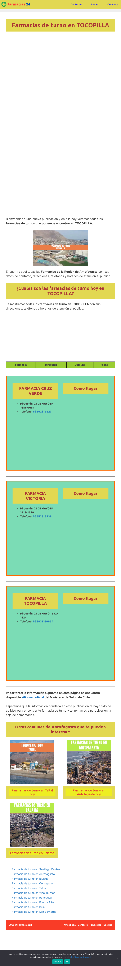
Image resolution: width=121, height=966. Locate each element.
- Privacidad (95, 924)
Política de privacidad (81, 957)
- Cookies (107, 924)
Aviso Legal (70, 924)
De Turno (76, 4)
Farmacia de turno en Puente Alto (33, 902)
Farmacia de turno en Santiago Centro (36, 869)
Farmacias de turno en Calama (32, 853)
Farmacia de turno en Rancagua (32, 897)
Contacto (112, 4)
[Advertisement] (60, 81)
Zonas (94, 4)
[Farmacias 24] (16, 4)
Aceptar (57, 961)
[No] (117, 958)
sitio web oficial (33, 697)
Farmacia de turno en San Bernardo (34, 911)
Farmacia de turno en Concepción (33, 883)
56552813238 (42, 516)
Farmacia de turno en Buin (28, 907)
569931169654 (43, 621)
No (67, 961)
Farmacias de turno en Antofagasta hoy (89, 792)
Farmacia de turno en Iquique (30, 878)
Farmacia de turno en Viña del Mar (33, 892)
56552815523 (42, 411)
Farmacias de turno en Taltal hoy (32, 792)
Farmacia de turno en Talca (29, 888)
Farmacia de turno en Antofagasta (33, 874)
